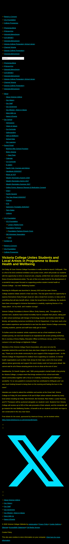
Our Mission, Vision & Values (14, 513)
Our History (8, 503)
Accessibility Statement (17, 527)
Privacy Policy (43, 524)
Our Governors (9, 510)
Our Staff (7, 506)
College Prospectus (11, 23)
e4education (33, 524)
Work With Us (9, 516)
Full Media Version (33, 527)
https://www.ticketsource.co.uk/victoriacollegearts (19, 420)
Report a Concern (10, 16)
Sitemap (5, 527)
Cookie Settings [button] (55, 524)
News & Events (9, 519)
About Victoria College (12, 500)
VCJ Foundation (10, 20)
